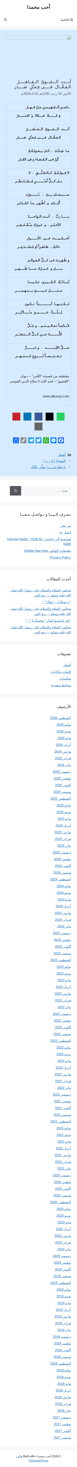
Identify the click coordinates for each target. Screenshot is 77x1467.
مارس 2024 (62, 913)
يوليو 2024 (63, 886)
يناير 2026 (64, 765)
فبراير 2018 (63, 1404)
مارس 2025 (62, 832)
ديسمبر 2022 (62, 1014)
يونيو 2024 (63, 893)
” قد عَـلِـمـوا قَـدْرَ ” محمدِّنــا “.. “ (48, 621)
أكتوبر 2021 (63, 1108)
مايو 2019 (64, 1303)
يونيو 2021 (63, 1135)
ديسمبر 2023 (62, 933)
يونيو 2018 (63, 1377)
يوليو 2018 (63, 1370)
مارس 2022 (62, 1074)
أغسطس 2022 (60, 1041)
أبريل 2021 (63, 1148)
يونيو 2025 (63, 812)
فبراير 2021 (63, 1162)
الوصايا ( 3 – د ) (55, 461)
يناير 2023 (64, 1007)
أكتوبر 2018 (63, 1350)
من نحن (65, 526)
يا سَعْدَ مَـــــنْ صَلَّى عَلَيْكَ (48, 467)
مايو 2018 (64, 1384)
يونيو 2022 (63, 1054)
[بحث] (15, 491)
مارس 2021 (62, 1155)
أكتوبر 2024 (63, 866)
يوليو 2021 (63, 1128)
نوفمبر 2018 (62, 1343)
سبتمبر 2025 (62, 792)
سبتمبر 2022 (62, 1034)
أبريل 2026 (63, 745)
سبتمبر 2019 (62, 1276)
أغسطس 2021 (60, 1121)
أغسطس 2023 (60, 960)
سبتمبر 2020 (62, 1195)
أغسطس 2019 (60, 1283)
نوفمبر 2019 (62, 1263)
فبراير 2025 (63, 839)
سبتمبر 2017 (62, 1438)
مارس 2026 (62, 751)
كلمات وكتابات (61, 672)
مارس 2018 (62, 1397)
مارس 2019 (62, 1316)
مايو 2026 (64, 738)
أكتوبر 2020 (63, 1189)
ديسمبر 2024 (62, 852)
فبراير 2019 (63, 1323)
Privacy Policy (60, 557)
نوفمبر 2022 (62, 1021)
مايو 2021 (64, 1142)
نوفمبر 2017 (62, 1424)
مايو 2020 (64, 1222)
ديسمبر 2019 (62, 1256)
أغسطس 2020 (60, 1202)
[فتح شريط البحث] (5, 20)
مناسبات (65, 678)
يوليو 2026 (63, 725)
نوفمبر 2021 (62, 1101)
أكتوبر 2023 (63, 947)
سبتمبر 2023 (62, 953)
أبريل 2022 (63, 1068)
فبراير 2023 (63, 1000)
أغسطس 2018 (60, 1364)
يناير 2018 (64, 1411)
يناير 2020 (64, 1249)
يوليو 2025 (63, 805)
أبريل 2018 (63, 1390)
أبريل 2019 (63, 1310)
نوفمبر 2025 (62, 778)
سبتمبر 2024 (62, 873)
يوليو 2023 (63, 967)
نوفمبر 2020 (62, 1182)
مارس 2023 (62, 994)
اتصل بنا (65, 532)
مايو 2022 (64, 1061)
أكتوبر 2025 (63, 785)
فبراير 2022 (63, 1081)
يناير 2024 (64, 926)
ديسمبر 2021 (62, 1094)
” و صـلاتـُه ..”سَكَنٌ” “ (56, 602)
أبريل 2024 (63, 906)
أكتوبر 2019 (63, 1269)
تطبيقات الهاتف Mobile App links (47, 551)
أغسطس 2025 (60, 799)
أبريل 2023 (63, 987)
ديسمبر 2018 (62, 1337)
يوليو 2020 (63, 1209)
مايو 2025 (64, 819)
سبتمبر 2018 (62, 1357)
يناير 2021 (64, 1168)
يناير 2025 (64, 846)
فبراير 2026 (63, 758)
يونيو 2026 (63, 731)
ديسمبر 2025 (62, 772)
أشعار (62, 455)
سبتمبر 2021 (62, 1115)
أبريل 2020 (63, 1229)
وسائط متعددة (61, 685)
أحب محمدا (38, 7)
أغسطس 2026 (60, 718)
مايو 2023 (64, 980)
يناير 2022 (64, 1088)
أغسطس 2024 (60, 879)
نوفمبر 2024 (62, 859)
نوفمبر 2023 (62, 940)
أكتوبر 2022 (63, 1027)
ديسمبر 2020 (62, 1175)
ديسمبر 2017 (62, 1417)
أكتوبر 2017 (63, 1431)
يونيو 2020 (63, 1216)
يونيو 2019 (63, 1296)
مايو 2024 (64, 899)
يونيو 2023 (63, 973)
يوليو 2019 (63, 1290)
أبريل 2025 (63, 825)
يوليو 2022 (63, 1047)
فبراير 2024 (63, 920)
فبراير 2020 (63, 1242)
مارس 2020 (62, 1236)
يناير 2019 (64, 1330)
